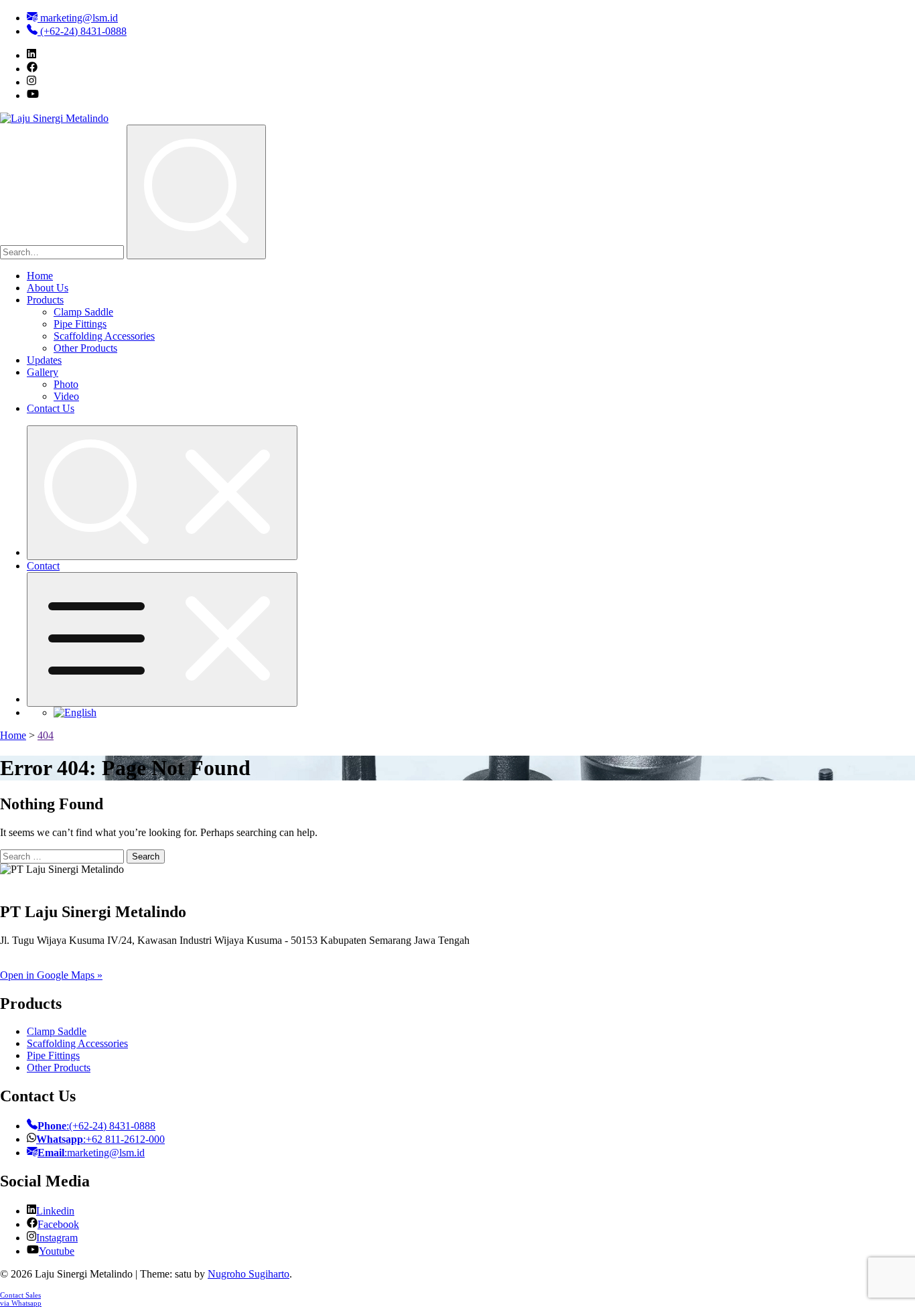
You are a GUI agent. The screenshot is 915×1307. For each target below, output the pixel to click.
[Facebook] (32, 68)
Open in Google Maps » (51, 975)
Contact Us (50, 408)
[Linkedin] (31, 55)
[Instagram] (31, 82)
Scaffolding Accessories (104, 336)
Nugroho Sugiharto (248, 1274)
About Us (47, 287)
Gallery (42, 372)
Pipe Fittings (80, 324)
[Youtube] (33, 95)
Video (66, 396)
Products (45, 299)
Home (40, 275)
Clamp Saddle (83, 312)
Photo (66, 384)
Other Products (85, 348)
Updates (44, 360)
